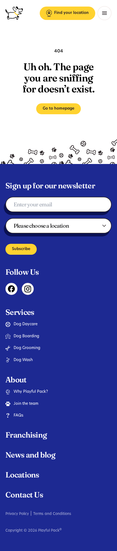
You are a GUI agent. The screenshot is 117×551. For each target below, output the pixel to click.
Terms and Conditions (52, 514)
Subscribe (21, 249)
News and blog (30, 454)
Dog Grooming (27, 348)
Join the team (26, 404)
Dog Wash (23, 360)
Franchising (26, 434)
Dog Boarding (26, 336)
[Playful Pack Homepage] (14, 13)
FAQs (18, 416)
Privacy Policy (17, 514)
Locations (22, 474)
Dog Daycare (26, 324)
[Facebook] (11, 289)
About (16, 379)
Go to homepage (58, 109)
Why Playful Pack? (31, 392)
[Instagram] (28, 289)
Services (19, 312)
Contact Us (24, 494)
